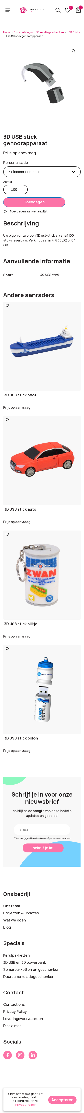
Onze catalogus (23, 32)
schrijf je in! (43, 848)
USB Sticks (73, 32)
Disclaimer (12, 1025)
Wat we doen (14, 920)
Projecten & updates (21, 913)
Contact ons (14, 1004)
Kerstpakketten (16, 955)
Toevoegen (34, 201)
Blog (7, 927)
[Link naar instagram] (20, 1055)
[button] (73, 51)
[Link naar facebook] (7, 1055)
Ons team (11, 905)
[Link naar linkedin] (33, 1055)
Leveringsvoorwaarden (23, 1018)
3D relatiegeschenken (50, 32)
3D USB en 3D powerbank (24, 962)
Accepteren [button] (62, 1099)
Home (7, 32)
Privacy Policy (15, 1011)
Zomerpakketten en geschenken (31, 969)
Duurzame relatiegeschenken (28, 976)
